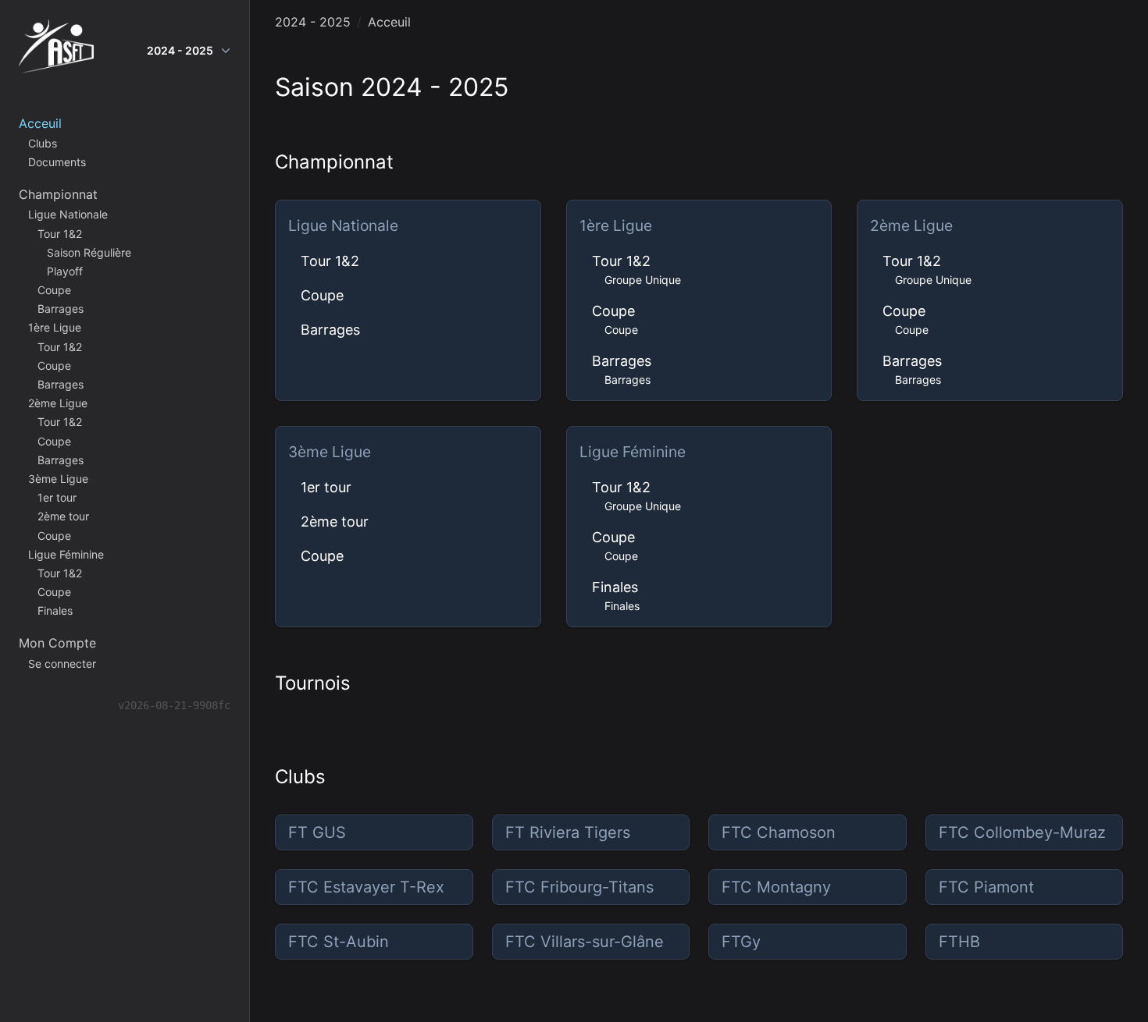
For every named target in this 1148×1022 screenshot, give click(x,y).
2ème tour (335, 521)
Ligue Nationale (343, 225)
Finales (615, 587)
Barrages (330, 329)
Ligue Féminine (632, 451)
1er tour (326, 487)
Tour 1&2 (330, 261)
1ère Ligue (615, 225)
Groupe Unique (642, 279)
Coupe (322, 295)
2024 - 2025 (180, 50)
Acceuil (389, 22)
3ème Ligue (329, 451)
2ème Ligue (911, 225)
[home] (56, 50)
